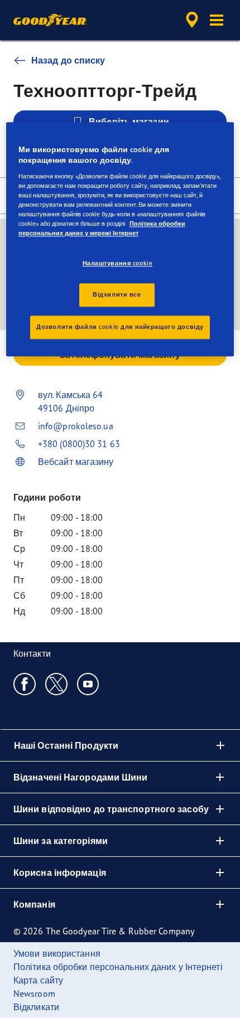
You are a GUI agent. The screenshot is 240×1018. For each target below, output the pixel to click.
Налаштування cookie (118, 263)
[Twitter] (56, 683)
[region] (120, 239)
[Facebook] (24, 683)
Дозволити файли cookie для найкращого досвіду (120, 327)
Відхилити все (117, 295)
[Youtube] (88, 683)
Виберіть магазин (129, 121)
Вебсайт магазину (76, 461)
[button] (217, 20)
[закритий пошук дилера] (192, 20)
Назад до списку (68, 60)
